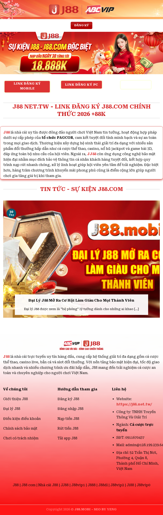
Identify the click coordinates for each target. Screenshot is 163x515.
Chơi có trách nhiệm (20, 438)
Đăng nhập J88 (70, 409)
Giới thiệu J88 (15, 399)
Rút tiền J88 (68, 428)
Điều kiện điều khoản (22, 419)
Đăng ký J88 (68, 399)
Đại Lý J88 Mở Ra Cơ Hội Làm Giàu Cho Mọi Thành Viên (81, 300)
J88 (6, 357)
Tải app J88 (67, 438)
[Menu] (5, 9)
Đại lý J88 (11, 409)
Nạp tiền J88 (68, 419)
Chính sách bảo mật (20, 428)
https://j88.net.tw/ (134, 404)
